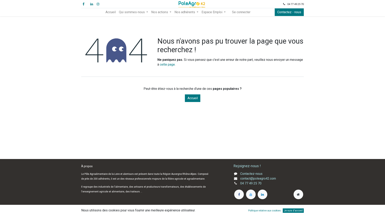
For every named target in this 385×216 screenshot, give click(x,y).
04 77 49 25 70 (250, 183)
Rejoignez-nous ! (247, 166)
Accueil (192, 98)
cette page (167, 64)
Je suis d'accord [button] (293, 210)
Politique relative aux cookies (264, 210)
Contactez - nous (289, 12)
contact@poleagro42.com (258, 178)
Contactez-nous (251, 174)
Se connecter (241, 12)
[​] (239, 194)
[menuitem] (110, 12)
